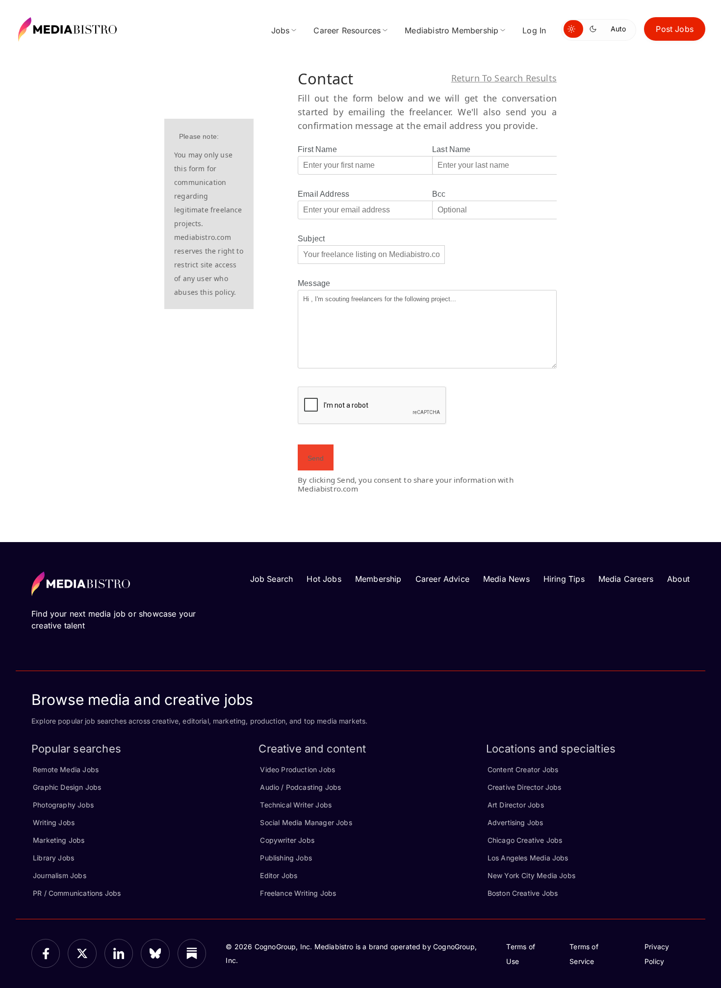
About (678, 579)
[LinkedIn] (118, 953)
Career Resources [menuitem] (347, 30)
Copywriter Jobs (287, 840)
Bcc (439, 194)
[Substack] (192, 953)
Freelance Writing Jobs (298, 893)
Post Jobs (675, 29)
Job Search (271, 579)
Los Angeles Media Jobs (528, 858)
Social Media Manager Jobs (306, 822)
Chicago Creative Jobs (525, 840)
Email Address (323, 194)
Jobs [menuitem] (280, 30)
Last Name (451, 149)
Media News (506, 579)
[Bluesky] (155, 953)
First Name (317, 149)
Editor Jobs (278, 875)
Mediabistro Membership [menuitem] (451, 30)
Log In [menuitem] (534, 30)
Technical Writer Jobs (296, 805)
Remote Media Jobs (66, 769)
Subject (311, 238)
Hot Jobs (324, 579)
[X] (82, 953)
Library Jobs (53, 858)
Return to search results (504, 78)
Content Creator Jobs (523, 769)
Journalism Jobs (59, 875)
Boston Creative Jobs (523, 893)
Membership (378, 579)
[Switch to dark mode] (595, 29)
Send (316, 458)
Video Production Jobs (297, 769)
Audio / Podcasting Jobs (300, 787)
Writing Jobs (54, 822)
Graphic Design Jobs (67, 787)
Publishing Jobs (286, 858)
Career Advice (442, 579)
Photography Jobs (63, 805)
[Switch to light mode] (573, 29)
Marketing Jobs (59, 840)
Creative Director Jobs (525, 787)
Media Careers (625, 579)
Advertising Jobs (515, 822)
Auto (618, 29)
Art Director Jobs (516, 805)
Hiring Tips (564, 579)
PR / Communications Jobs (77, 893)
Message (314, 283)
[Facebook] (45, 953)
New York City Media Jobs (531, 875)
